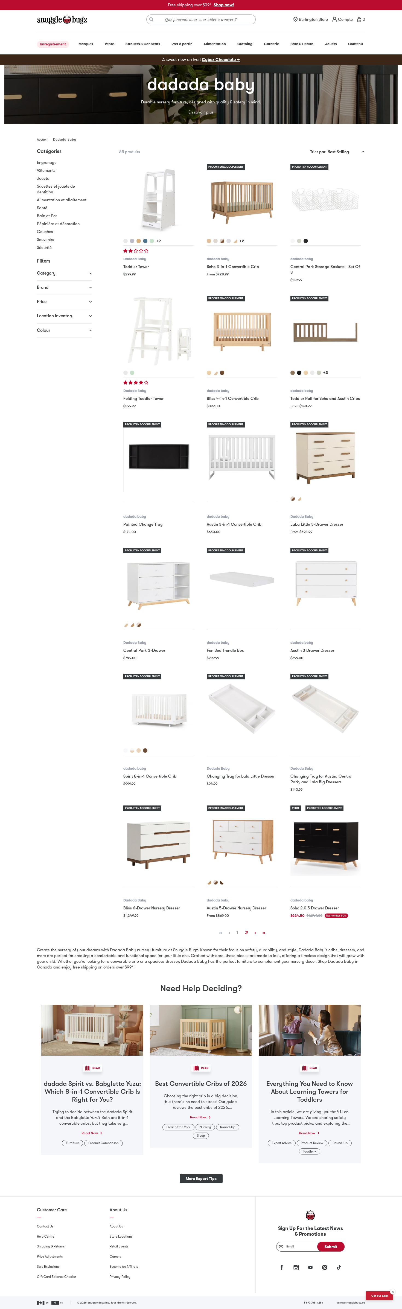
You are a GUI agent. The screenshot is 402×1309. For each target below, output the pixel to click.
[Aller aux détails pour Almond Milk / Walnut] (222, 241)
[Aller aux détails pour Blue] (145, 241)
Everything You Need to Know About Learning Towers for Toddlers (309, 1091)
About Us (116, 1226)
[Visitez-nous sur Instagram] (296, 1267)
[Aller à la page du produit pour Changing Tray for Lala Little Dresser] (242, 709)
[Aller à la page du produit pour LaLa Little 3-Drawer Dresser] (325, 457)
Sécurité (44, 247)
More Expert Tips (201, 1178)
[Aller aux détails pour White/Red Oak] (132, 624)
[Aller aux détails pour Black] (306, 241)
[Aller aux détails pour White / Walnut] (222, 882)
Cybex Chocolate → (221, 59)
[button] (136, 250)
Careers (115, 1256)
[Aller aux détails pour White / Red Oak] (209, 882)
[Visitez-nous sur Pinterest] (324, 1267)
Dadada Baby (134, 259)
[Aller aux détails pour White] (125, 241)
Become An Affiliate (124, 1267)
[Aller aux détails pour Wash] (215, 241)
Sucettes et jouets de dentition (56, 189)
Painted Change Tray (142, 524)
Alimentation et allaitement (61, 199)
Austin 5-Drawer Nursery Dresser (236, 908)
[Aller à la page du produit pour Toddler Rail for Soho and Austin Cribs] (325, 331)
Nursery (205, 1127)
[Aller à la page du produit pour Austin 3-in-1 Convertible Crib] (242, 457)
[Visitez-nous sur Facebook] (282, 1267)
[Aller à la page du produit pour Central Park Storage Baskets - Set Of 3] (325, 199)
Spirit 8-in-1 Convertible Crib (149, 776)
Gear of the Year (178, 1127)
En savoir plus (201, 112)
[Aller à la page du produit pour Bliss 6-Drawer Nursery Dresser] (158, 840)
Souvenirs (45, 239)
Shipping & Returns (51, 1246)
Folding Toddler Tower (143, 398)
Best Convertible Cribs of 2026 (201, 1083)
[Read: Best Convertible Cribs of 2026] (201, 1029)
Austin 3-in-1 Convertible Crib (234, 524)
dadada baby (218, 259)
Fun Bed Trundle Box (225, 650)
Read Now (89, 1133)
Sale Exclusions (48, 1267)
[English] (43, 1303)
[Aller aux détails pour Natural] (138, 241)
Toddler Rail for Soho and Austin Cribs (325, 398)
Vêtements (46, 170)
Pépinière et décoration (58, 223)
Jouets (43, 178)
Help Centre (45, 1236)
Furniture (72, 1143)
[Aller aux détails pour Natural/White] (132, 750)
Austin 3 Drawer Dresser (312, 650)
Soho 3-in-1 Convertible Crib (233, 266)
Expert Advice (282, 1143)
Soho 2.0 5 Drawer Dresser (314, 908)
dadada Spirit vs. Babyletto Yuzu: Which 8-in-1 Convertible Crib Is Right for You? (92, 1091)
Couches (45, 231)
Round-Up (227, 1127)
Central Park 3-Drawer (144, 650)
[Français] (57, 1303)
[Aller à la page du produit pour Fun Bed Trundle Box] (242, 583)
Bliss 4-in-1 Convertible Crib (233, 398)
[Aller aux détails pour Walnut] (222, 373)
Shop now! (224, 4)
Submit (331, 1246)
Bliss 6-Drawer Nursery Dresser (151, 908)
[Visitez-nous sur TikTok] (339, 1267)
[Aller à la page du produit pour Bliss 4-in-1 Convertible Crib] (242, 331)
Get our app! (379, 1295)
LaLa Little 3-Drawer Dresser (316, 524)
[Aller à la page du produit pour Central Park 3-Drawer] (158, 583)
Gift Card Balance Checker (56, 1277)
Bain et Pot (47, 215)
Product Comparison (103, 1143)
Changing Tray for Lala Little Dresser (241, 776)
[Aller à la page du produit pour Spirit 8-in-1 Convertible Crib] (158, 709)
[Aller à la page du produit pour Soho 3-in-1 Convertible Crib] (242, 199)
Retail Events (119, 1246)
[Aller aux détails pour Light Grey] (132, 241)
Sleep (201, 1136)
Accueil (42, 139)
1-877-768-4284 (313, 1302)
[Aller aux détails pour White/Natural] (235, 241)
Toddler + (309, 1151)
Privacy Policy (120, 1277)
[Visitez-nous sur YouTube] (310, 1267)
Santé (42, 207)
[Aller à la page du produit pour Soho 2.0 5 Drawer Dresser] (325, 840)
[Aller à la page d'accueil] (62, 19)
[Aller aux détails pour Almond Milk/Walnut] (292, 498)
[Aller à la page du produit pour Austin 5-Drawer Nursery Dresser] (242, 840)
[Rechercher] (151, 19)
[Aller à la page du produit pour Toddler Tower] (158, 199)
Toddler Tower (136, 266)
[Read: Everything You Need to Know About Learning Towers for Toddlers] (310, 1029)
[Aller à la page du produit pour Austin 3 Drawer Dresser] (325, 583)
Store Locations (121, 1236)
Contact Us (45, 1226)
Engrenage (47, 162)
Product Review (312, 1143)
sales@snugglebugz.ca (351, 1302)
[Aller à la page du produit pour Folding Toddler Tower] (158, 331)
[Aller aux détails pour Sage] (152, 241)
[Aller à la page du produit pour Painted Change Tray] (158, 457)
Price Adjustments (50, 1256)
